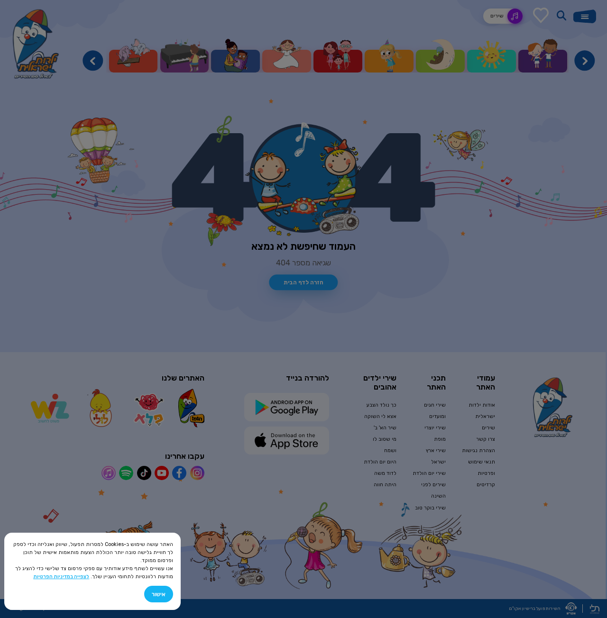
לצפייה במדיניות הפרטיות (61, 576)
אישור (159, 594)
